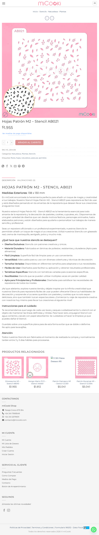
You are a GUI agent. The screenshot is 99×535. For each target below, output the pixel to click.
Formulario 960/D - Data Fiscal (69, 527)
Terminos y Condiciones (42, 527)
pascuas (34, 158)
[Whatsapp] (94, 529)
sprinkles (42, 158)
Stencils (43, 12)
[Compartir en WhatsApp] (3, 166)
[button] (3, 3)
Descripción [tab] (8, 180)
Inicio (35, 12)
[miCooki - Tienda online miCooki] (49, 3)
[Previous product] (52, 18)
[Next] (97, 374)
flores (13, 158)
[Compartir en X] (11, 166)
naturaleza (25, 158)
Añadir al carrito (29, 142)
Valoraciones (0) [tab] (26, 180)
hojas (18, 158)
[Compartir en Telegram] (23, 166)
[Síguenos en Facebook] (4, 510)
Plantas (62, 12)
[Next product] (47, 18)
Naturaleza (53, 12)
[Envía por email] (15, 166)
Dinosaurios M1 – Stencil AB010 (12, 382)
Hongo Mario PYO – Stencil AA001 (37, 382)
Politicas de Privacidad (20, 527)
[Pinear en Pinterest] (19, 166)
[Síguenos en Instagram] (8, 510)
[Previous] (2, 374)
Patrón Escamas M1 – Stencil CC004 (86, 382)
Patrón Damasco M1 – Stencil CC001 (62, 382)
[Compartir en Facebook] (7, 166)
